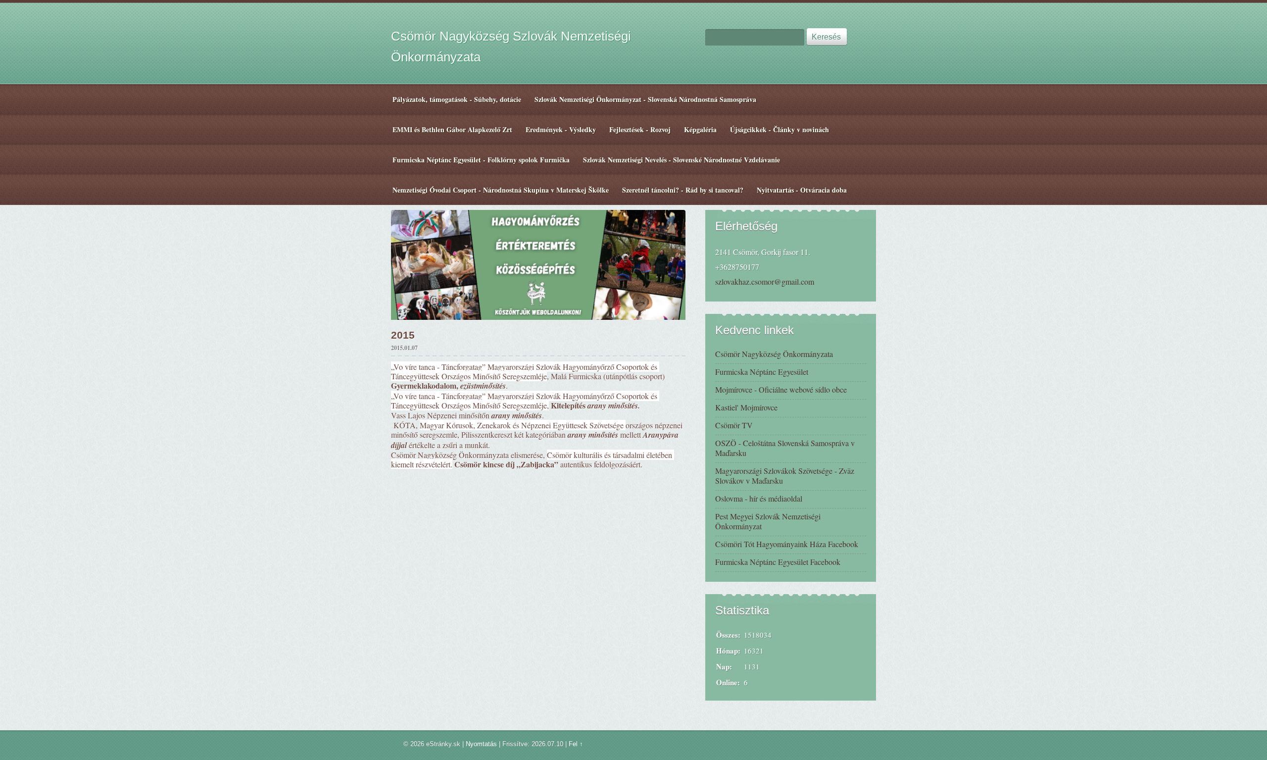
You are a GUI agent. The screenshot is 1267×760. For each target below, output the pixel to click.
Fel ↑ (576, 744)
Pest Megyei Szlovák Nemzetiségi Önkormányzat (768, 521)
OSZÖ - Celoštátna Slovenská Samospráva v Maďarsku (785, 448)
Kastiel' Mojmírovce (746, 407)
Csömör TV (734, 425)
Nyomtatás (481, 744)
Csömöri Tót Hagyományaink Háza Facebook (786, 544)
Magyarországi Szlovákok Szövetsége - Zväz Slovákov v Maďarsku (784, 475)
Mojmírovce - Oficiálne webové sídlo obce (781, 389)
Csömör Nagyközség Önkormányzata (774, 354)
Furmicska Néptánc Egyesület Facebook (777, 562)
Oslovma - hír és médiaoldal (758, 498)
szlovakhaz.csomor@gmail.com (764, 281)
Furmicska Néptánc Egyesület (761, 371)
